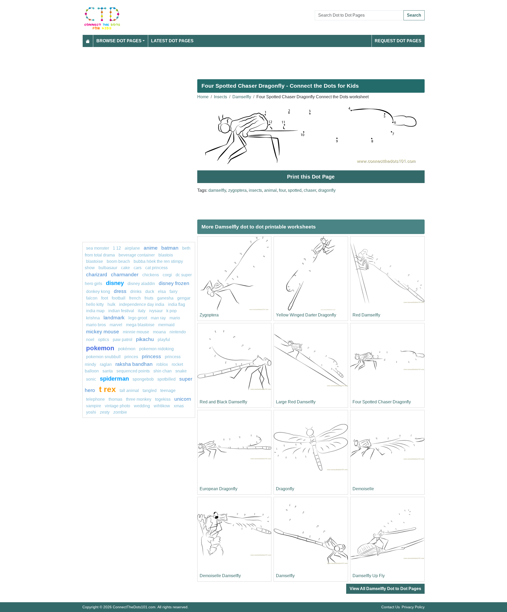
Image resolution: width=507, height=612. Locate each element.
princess (151, 356)
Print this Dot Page (311, 177)
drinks (136, 291)
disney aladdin (141, 283)
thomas (115, 399)
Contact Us (390, 607)
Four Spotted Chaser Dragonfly (382, 402)
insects (255, 190)
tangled (150, 390)
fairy (173, 291)
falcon (91, 298)
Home (203, 97)
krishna (93, 318)
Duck (149, 291)
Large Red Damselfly (296, 402)
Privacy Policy (413, 607)
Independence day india (141, 304)
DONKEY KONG (98, 291)
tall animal (129, 390)
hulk (111, 304)
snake (181, 371)
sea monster (98, 248)
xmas (179, 406)
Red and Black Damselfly (223, 402)
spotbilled (166, 379)
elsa (162, 291)
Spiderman (114, 378)
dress (120, 291)
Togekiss (163, 399)
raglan (106, 364)
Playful (164, 339)
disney (115, 283)
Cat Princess (156, 267)
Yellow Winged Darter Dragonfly (306, 315)
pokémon (126, 349)
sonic (91, 379)
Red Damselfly (366, 315)
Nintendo (178, 332)
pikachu (145, 339)
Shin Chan (162, 371)
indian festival (121, 311)
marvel (116, 325)
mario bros (96, 325)
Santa (107, 371)
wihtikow (162, 406)
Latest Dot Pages (172, 41)
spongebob (143, 379)
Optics (103, 339)
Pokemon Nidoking (156, 349)
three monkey (138, 399)
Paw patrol (122, 339)
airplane (132, 248)
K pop (171, 311)
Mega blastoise (140, 325)
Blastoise (94, 261)
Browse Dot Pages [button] (119, 41)
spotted (295, 190)
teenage (168, 390)
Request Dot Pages (398, 41)
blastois (165, 255)
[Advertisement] (240, 61)
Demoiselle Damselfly (220, 575)
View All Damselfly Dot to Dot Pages (385, 588)
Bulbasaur (107, 267)
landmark (114, 317)
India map (95, 311)
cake (125, 267)
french (135, 298)
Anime (151, 248)
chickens (150, 275)
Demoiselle (363, 489)
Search (414, 15)
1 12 (117, 248)
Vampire (93, 406)
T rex (107, 389)
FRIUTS (148, 298)
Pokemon (100, 348)
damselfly (217, 190)
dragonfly (327, 190)
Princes (131, 356)
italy (141, 311)
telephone (95, 399)
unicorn (182, 399)
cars (138, 267)
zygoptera (237, 190)
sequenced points (133, 371)
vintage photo (117, 406)
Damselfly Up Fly (369, 575)
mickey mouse (102, 331)
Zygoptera (209, 315)
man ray (158, 318)
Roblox (162, 364)
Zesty (105, 412)
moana (159, 332)
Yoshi (91, 412)
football (118, 298)
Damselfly (241, 97)
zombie (120, 412)
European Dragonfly (218, 489)
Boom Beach (118, 261)
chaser (310, 190)
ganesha (165, 298)
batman (170, 248)
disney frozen (174, 283)
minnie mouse (136, 332)
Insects (220, 97)
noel (90, 339)
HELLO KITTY (95, 304)
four (282, 190)
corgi (167, 275)
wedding (142, 406)
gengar (183, 298)
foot (104, 298)
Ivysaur (156, 311)
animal (270, 190)
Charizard (96, 274)
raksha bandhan (134, 364)
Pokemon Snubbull (103, 356)
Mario (175, 318)
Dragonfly (285, 489)
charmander (125, 274)
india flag (176, 304)
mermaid (166, 325)
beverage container (137, 255)
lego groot (137, 318)
